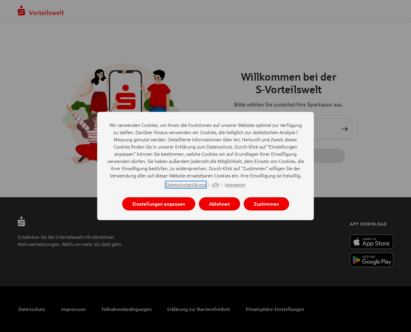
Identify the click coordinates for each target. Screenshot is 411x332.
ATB (215, 184)
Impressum (235, 184)
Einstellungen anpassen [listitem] (158, 204)
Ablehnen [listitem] (219, 204)
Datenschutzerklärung (186, 184)
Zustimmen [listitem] (266, 204)
